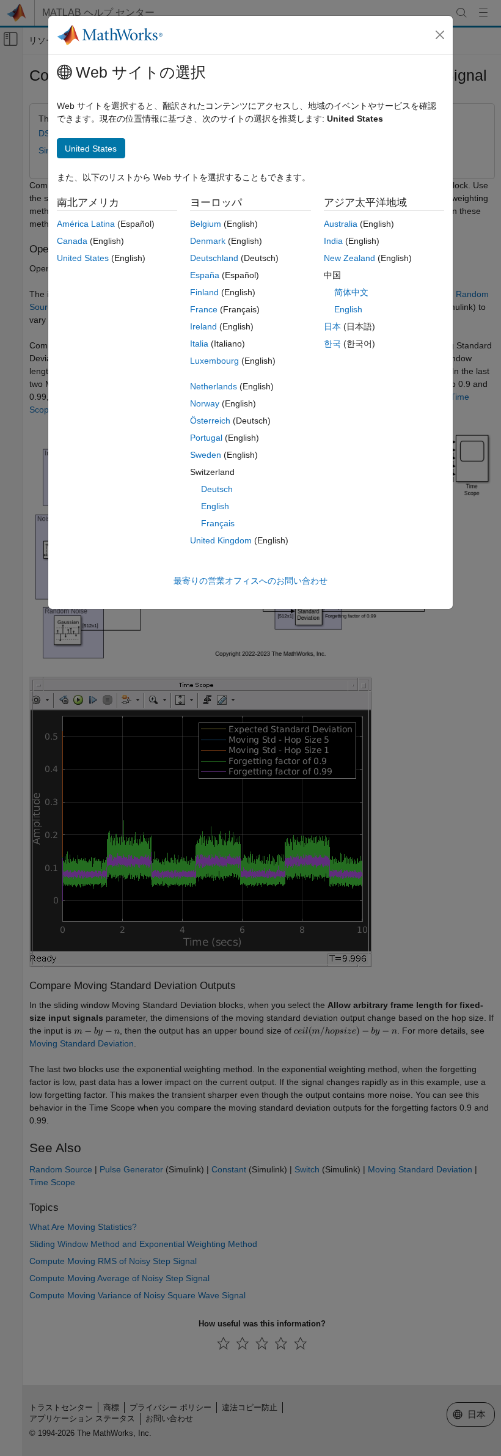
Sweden (205, 455)
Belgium (205, 224)
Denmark (207, 241)
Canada (72, 241)
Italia (199, 343)
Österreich (210, 420)
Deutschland (214, 258)
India (333, 241)
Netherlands (213, 386)
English (215, 506)
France (204, 309)
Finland (204, 292)
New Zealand (349, 258)
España (204, 275)
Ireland (203, 326)
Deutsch (217, 489)
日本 (332, 326)
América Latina (86, 224)
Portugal (206, 438)
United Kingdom (221, 540)
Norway (204, 403)
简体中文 (351, 292)
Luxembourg (214, 361)
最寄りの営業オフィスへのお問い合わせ (250, 581)
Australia (340, 224)
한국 (332, 343)
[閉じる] (439, 34)
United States (83, 258)
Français (218, 523)
